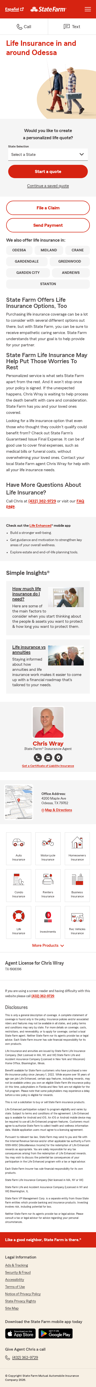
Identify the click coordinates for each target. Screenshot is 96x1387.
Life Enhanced (40, 526)
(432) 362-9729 (42, 501)
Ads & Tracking (16, 1265)
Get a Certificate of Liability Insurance (48, 765)
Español (12, 9)
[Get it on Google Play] (55, 1333)
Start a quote (48, 171)
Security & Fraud (18, 1272)
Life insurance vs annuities (29, 649)
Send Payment (48, 225)
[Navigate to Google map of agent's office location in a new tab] (58, 758)
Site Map (12, 1308)
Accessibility (14, 1280)
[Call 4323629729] (38, 758)
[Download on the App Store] (20, 1333)
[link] (48, 9)
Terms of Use (15, 1287)
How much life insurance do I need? (26, 593)
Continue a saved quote (48, 186)
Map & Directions (58, 810)
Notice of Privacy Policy (23, 1294)
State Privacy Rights (20, 1301)
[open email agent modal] (48, 758)
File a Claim (48, 208)
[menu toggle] (88, 9)
